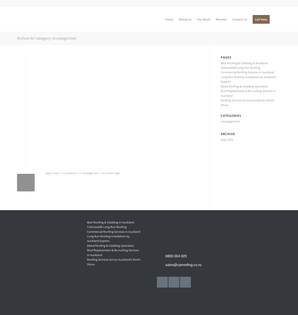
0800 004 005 (176, 256)
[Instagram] (173, 282)
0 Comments (69, 173)
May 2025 (227, 140)
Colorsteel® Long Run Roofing (240, 68)
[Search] (276, 19)
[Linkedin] (185, 282)
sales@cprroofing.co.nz (183, 265)
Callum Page (113, 173)
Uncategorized (90, 173)
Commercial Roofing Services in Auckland (247, 72)
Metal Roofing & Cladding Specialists (244, 86)
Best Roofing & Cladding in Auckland (244, 63)
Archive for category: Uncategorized (46, 38)
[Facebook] (162, 282)
